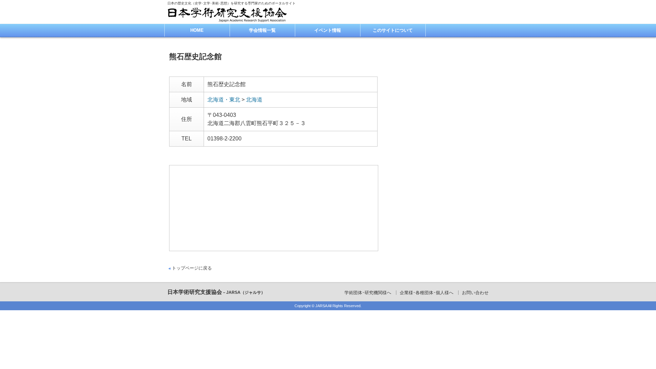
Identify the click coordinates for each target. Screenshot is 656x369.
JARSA (321, 306)
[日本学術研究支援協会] (227, 14)
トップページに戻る (192, 268)
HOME (197, 30)
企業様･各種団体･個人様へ (426, 292)
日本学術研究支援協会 (216, 292)
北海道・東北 (223, 99)
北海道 (254, 99)
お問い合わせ (475, 292)
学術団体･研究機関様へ (367, 292)
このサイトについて (393, 30)
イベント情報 (327, 30)
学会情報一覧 (262, 30)
